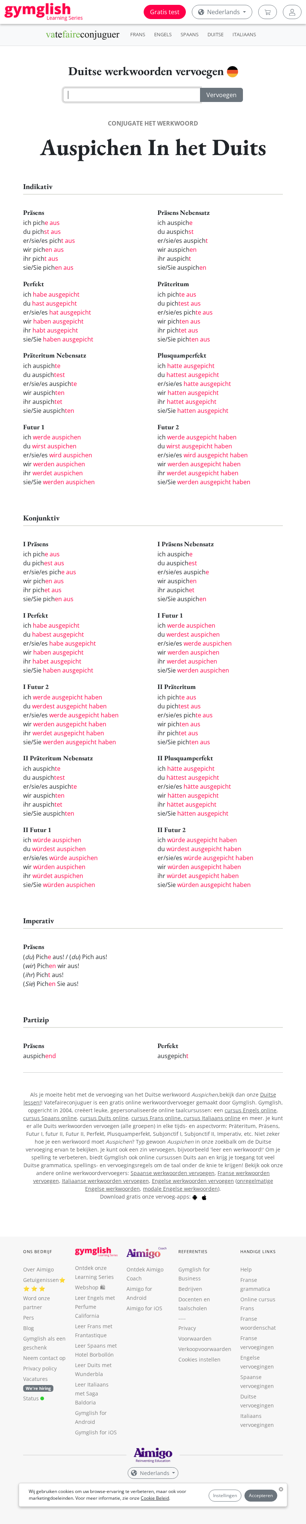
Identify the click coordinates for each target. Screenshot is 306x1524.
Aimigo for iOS (144, 1308)
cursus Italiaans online (212, 1118)
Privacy (187, 1328)
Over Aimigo (38, 1269)
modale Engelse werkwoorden (180, 1188)
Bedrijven (190, 1288)
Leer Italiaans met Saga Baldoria (92, 1393)
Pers (28, 1317)
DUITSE (215, 34)
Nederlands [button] (223, 12)
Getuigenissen (41, 1279)
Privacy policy (40, 1368)
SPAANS (190, 34)
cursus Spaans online (50, 1118)
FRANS (137, 34)
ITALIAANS (244, 34)
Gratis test (164, 12)
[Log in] (292, 12)
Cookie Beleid (155, 1498)
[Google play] (194, 1196)
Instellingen (225, 1495)
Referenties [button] (193, 1251)
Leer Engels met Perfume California (95, 1306)
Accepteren (261, 1495)
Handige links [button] (258, 1251)
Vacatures (35, 1378)
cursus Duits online (104, 1118)
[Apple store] (204, 1196)
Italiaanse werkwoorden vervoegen (105, 1180)
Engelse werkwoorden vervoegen (193, 1180)
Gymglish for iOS (96, 1432)
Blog (28, 1328)
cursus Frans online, (157, 1118)
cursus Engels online (251, 1110)
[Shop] (267, 12)
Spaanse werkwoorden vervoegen (173, 1173)
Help (246, 1269)
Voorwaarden (195, 1338)
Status (31, 1398)
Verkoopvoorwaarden (204, 1349)
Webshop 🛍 (90, 1287)
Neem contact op (44, 1357)
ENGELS (163, 34)
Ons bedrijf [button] (37, 1251)
